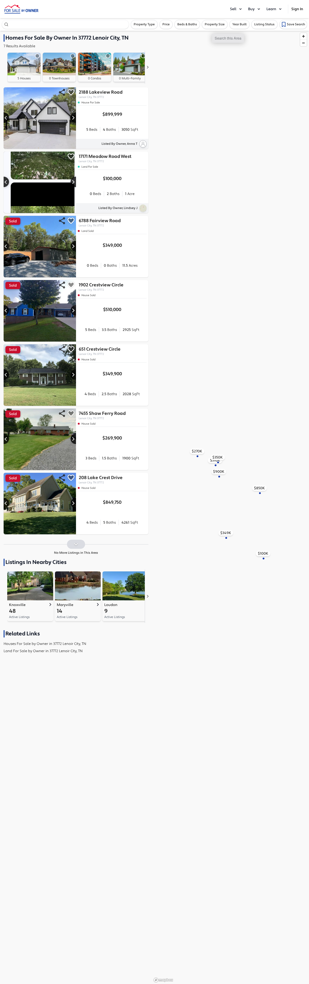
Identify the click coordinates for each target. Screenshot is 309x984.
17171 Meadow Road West (105, 158)
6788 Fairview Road (100, 222)
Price (166, 24)
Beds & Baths (187, 24)
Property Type (144, 24)
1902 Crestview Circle (101, 287)
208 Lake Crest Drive (101, 479)
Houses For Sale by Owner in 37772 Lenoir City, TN (45, 644)
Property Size (215, 24)
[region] (230, 507)
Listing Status (264, 24)
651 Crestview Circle (100, 351)
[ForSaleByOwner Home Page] (21, 9)
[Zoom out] (303, 43)
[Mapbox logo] (163, 980)
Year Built (239, 24)
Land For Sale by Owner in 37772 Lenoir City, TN (43, 651)
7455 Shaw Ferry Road (102, 415)
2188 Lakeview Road (100, 94)
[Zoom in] (303, 36)
